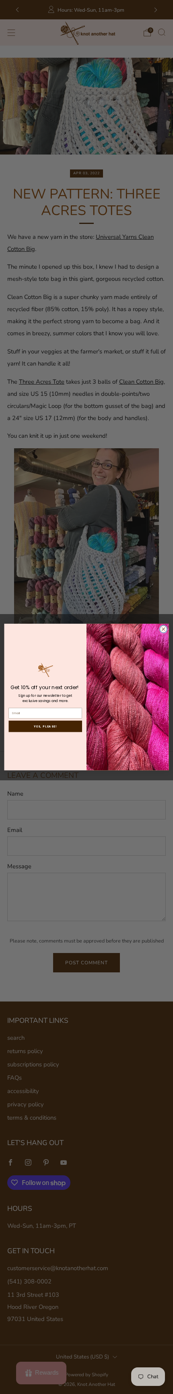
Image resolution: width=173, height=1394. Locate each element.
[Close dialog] (163, 629)
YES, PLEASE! (45, 726)
